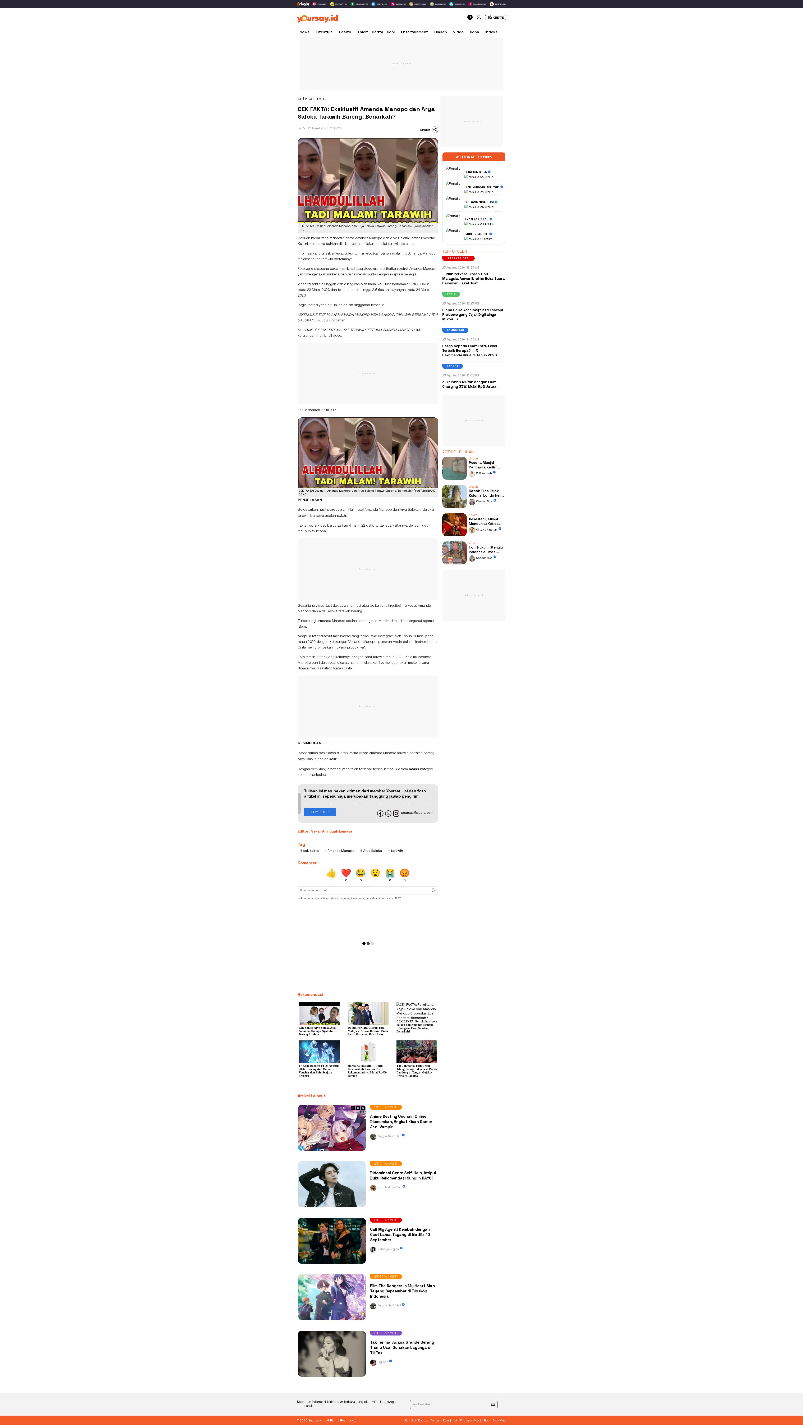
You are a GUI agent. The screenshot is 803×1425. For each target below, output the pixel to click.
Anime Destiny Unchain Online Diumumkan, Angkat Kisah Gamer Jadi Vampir (401, 1122)
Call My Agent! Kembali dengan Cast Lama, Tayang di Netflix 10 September (400, 1234)
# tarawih (395, 850)
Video (458, 31)
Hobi (391, 31)
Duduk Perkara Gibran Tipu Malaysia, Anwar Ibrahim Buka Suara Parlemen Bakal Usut (473, 278)
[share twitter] (388, 815)
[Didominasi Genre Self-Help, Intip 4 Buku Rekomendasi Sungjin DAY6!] (332, 1208)
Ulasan (440, 31)
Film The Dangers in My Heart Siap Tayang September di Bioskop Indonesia (402, 1291)
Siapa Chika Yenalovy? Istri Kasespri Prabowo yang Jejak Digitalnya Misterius (473, 314)
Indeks (491, 31)
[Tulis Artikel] (495, 19)
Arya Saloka (399, 238)
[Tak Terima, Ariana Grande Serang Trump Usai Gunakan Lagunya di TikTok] (332, 1377)
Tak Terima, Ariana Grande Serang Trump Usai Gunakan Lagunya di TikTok (402, 1347)
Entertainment (414, 31)
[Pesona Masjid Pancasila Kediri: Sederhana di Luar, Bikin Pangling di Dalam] (454, 480)
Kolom (362, 31)
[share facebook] (380, 815)
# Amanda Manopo (339, 850)
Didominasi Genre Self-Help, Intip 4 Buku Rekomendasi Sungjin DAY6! (403, 1175)
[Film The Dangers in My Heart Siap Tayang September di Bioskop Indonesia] (332, 1321)
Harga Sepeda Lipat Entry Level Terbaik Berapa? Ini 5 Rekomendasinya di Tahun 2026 (469, 350)
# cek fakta (309, 850)
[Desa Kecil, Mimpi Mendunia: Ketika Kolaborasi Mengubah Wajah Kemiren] (454, 537)
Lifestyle (324, 31)
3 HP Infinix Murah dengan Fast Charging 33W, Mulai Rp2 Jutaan (470, 384)
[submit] (493, 1404)
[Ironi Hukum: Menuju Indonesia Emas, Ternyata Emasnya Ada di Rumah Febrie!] (454, 565)
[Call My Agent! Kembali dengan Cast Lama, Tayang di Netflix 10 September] (332, 1265)
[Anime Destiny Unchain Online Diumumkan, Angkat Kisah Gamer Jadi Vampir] (332, 1152)
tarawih (394, 244)
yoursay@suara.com (417, 812)
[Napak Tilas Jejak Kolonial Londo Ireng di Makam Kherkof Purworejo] (454, 509)
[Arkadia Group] (303, 4)
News (304, 31)
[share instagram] (396, 815)
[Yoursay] (317, 21)
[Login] (479, 18)
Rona (474, 31)
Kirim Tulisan (320, 812)
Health (345, 31)
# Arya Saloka (371, 850)
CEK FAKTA (306, 490)
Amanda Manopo (368, 238)
